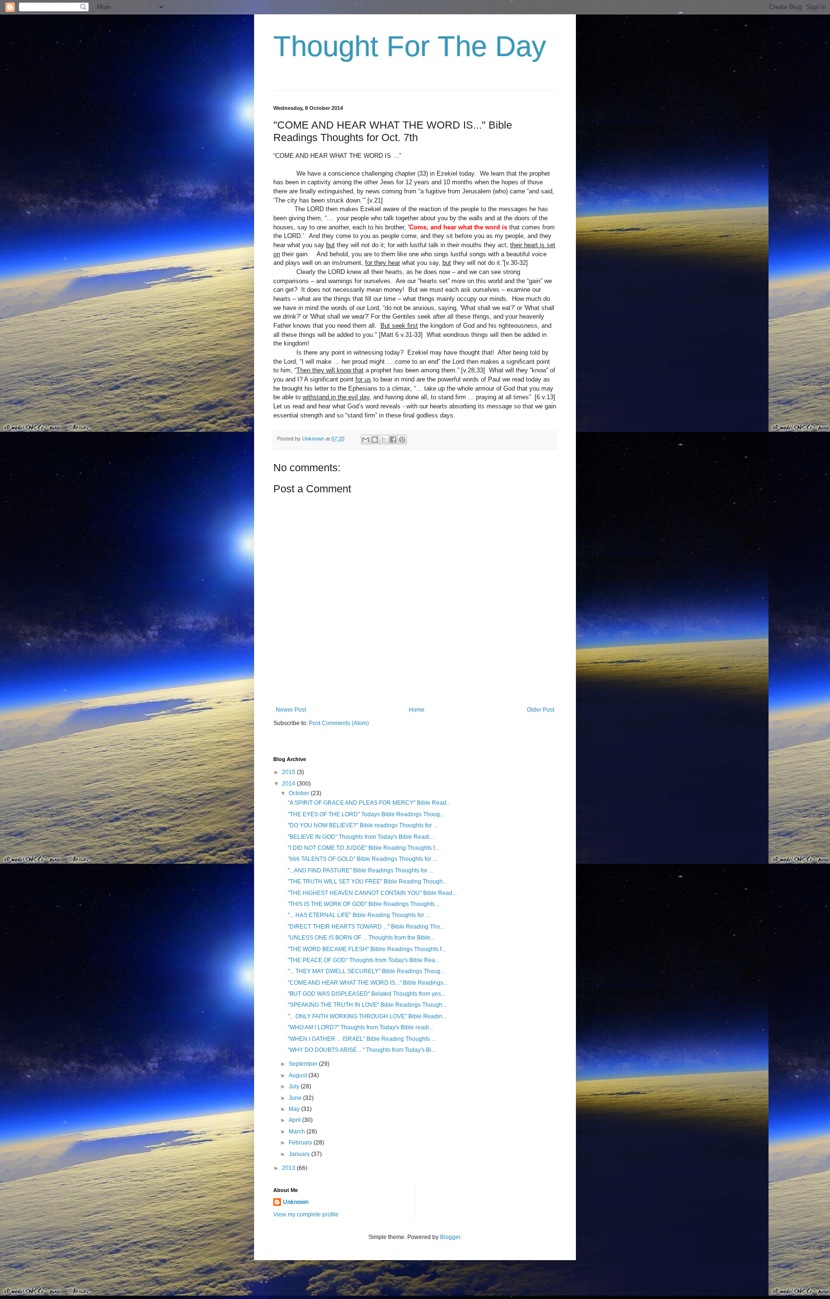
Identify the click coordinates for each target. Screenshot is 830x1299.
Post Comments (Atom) (339, 723)
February (301, 1142)
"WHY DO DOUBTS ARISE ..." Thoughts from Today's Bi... (362, 1050)
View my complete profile (306, 1214)
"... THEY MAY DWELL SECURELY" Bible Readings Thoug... (366, 971)
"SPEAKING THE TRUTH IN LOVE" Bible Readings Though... (367, 1004)
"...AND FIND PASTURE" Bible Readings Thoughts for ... (360, 870)
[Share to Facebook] (393, 439)
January (300, 1154)
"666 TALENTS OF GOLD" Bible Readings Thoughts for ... (362, 859)
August (298, 1075)
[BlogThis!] (374, 439)
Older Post (540, 709)
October (300, 793)
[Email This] (365, 439)
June (296, 1098)
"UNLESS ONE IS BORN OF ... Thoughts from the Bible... (361, 937)
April (295, 1120)
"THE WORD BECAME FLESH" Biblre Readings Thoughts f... (367, 949)
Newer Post (291, 709)
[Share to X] (384, 439)
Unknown (295, 1202)
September (304, 1064)
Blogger (450, 1237)
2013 (289, 1168)
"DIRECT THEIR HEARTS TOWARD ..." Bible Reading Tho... (366, 926)
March (297, 1131)
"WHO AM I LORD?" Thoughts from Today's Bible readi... (360, 1027)
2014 (289, 783)
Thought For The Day (409, 46)
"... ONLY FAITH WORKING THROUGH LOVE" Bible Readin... (367, 1016)
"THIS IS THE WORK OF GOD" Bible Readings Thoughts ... (364, 904)
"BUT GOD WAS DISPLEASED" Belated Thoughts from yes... (366, 993)
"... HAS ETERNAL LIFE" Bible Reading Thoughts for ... (359, 915)
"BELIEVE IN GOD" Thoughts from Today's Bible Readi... (361, 837)
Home (417, 709)
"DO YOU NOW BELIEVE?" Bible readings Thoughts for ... (363, 825)
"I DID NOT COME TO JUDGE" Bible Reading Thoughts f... (363, 848)
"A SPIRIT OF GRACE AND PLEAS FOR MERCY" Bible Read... (369, 802)
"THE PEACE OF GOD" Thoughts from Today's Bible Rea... (363, 960)
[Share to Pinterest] (402, 439)
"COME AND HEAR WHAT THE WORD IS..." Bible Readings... (368, 982)
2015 (289, 772)
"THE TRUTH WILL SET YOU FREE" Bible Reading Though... (367, 881)
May (295, 1109)
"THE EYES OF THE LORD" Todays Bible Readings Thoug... (366, 814)
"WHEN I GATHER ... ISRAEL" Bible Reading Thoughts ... (362, 1039)
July (295, 1086)
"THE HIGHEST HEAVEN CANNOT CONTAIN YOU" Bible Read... (372, 893)
